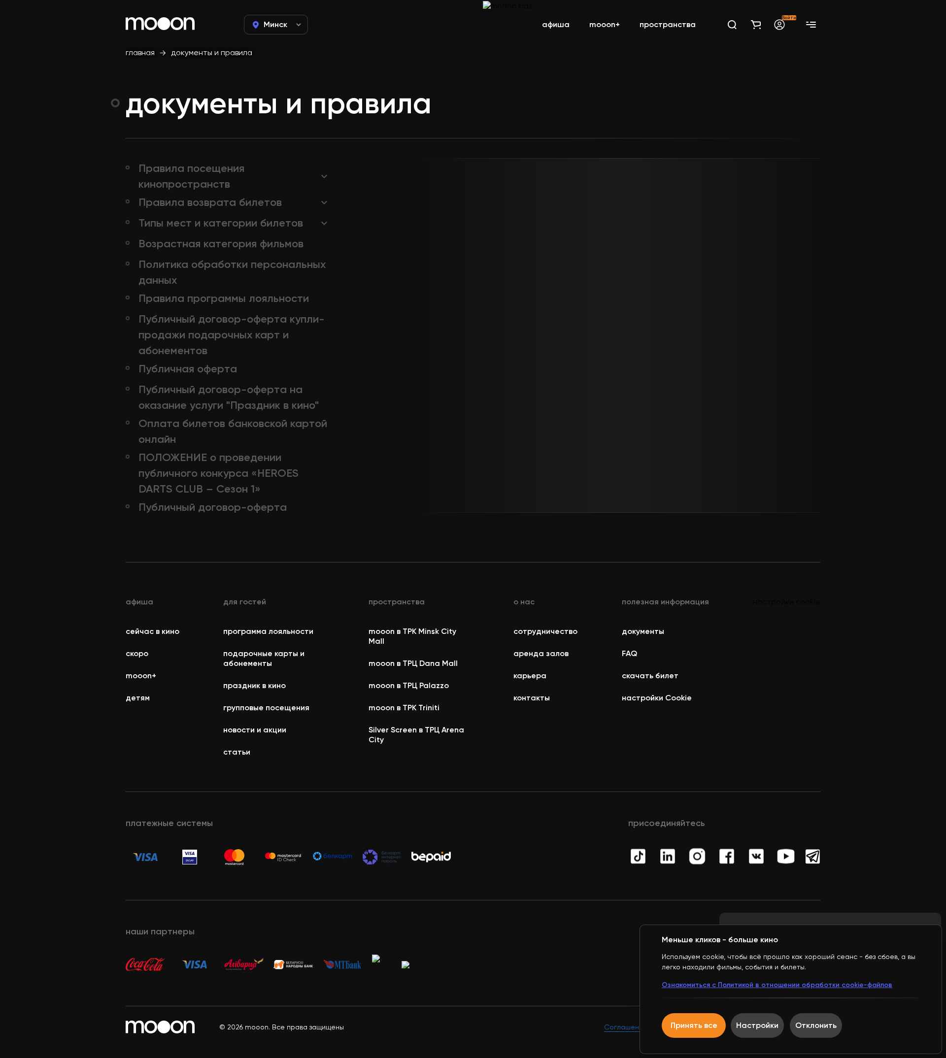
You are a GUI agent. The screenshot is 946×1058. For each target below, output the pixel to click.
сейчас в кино (152, 631)
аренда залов (541, 653)
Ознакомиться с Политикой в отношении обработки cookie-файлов (777, 985)
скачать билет (650, 675)
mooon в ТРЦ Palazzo (409, 685)
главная (140, 52)
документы (643, 631)
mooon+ (141, 675)
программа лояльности (268, 631)
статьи (236, 752)
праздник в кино (254, 685)
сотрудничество (545, 631)
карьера (529, 675)
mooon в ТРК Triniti (404, 707)
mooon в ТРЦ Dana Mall (413, 663)
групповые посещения (266, 707)
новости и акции (254, 729)
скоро (137, 653)
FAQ (629, 653)
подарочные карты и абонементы (263, 658)
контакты (531, 697)
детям (138, 697)
